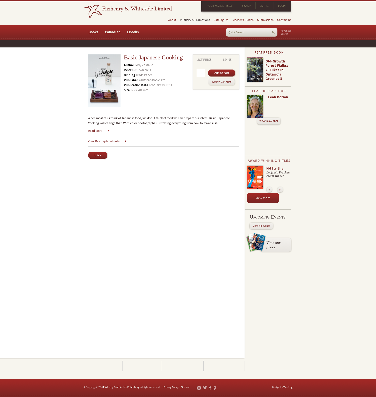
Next (280, 189)
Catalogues (221, 20)
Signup (246, 6)
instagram (198, 388)
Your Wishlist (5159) (220, 6)
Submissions (265, 20)
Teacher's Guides (242, 20)
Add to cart (221, 73)
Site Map (185, 387)
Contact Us (284, 20)
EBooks (133, 32)
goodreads (215, 388)
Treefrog (287, 387)
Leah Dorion (278, 97)
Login (281, 6)
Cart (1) (264, 6)
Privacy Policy (171, 387)
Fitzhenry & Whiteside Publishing (121, 387)
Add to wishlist (221, 82)
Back (97, 155)
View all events (261, 226)
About (172, 20)
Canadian (113, 32)
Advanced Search (286, 32)
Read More (95, 131)
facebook (210, 388)
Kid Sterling (274, 168)
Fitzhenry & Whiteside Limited (128, 11)
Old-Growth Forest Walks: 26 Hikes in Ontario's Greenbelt (276, 70)
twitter (205, 388)
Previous (269, 189)
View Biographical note (103, 141)
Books (93, 32)
